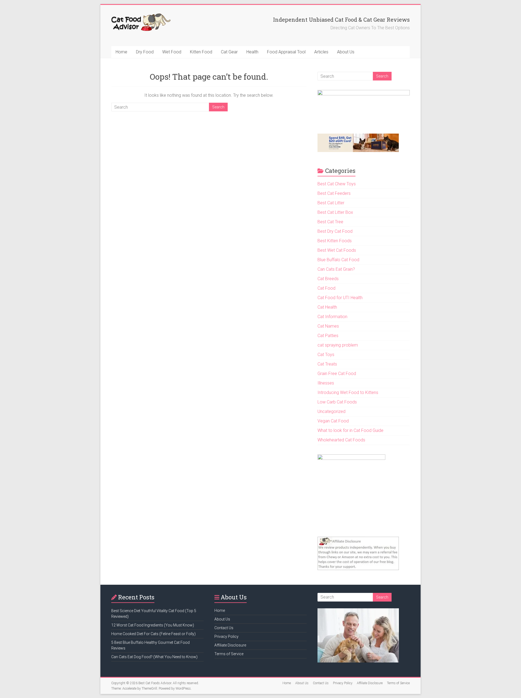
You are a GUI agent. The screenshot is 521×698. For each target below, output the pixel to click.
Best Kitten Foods (334, 240)
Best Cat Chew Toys (336, 183)
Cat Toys (325, 354)
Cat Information (332, 316)
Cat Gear (229, 51)
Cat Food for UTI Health (340, 297)
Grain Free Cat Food (336, 373)
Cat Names (328, 326)
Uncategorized (331, 411)
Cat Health (327, 307)
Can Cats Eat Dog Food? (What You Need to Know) (154, 657)
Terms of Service (228, 654)
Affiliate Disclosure (230, 645)
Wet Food (171, 51)
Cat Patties (327, 335)
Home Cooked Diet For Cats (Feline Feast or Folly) (153, 634)
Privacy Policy (226, 636)
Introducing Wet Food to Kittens (347, 392)
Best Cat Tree (330, 221)
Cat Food (326, 288)
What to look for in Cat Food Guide (350, 430)
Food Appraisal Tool (286, 51)
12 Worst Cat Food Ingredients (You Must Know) (152, 625)
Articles (321, 51)
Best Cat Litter (330, 202)
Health (252, 51)
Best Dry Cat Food (334, 231)
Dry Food (145, 51)
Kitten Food (201, 51)
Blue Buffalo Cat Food (338, 259)
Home (121, 51)
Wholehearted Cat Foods (341, 439)
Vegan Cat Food (333, 421)
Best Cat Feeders (334, 193)
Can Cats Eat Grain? (336, 269)
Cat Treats (327, 364)
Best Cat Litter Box (335, 212)
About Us (345, 51)
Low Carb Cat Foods (337, 402)
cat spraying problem (337, 345)
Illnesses (325, 383)
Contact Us (223, 628)
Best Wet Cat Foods (336, 250)
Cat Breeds (328, 278)
